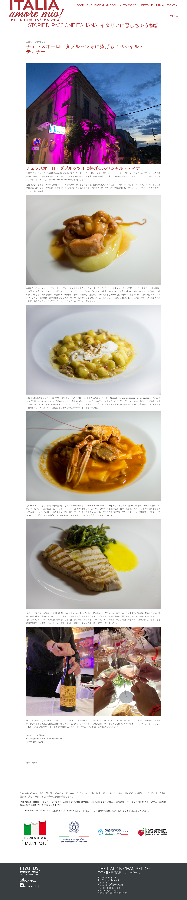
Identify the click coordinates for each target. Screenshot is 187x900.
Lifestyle (146, 5)
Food (80, 5)
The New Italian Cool (102, 5)
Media (174, 16)
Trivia (160, 5)
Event (171, 5)
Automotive (128, 5)
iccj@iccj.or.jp (110, 890)
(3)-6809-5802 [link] (116, 885)
